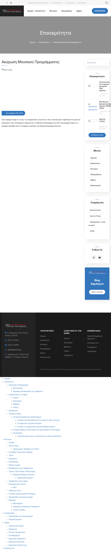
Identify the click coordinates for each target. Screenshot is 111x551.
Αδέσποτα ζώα (15, 490)
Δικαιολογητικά (15, 519)
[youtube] (11, 3)
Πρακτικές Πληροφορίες (19, 385)
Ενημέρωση (70, 3)
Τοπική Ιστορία (15, 414)
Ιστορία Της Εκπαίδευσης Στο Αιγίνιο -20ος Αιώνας (38, 420)
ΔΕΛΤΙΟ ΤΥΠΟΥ (102, 120)
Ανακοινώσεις (95, 210)
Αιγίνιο (66, 338)
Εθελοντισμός (14, 465)
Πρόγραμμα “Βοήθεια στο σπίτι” (26, 449)
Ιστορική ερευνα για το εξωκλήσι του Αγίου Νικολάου (39, 436)
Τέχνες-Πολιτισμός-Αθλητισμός (22, 471)
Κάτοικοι (94, 169)
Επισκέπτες (95, 163)
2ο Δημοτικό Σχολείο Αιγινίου (29, 423)
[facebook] (93, 257)
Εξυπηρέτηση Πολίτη (17, 484)
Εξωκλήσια (17, 433)
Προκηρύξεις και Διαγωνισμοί (21, 497)
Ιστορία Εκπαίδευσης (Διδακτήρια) (27, 417)
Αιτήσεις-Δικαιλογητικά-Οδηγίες (22, 494)
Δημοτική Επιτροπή (16, 542)
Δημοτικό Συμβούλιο (17, 538)
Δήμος (93, 180)
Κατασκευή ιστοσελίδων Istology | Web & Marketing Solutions (81, 369)
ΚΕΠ (15, 487)
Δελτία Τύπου (95, 216)
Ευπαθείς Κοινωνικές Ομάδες (21, 452)
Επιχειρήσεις (96, 174)
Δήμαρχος (13, 529)
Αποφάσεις (82, 3)
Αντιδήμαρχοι (14, 535)
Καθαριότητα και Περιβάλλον (21, 468)
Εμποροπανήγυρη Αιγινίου (23, 474)
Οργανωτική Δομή (16, 526)
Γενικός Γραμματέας (17, 532)
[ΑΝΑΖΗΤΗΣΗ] (106, 63)
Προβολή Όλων (97, 135)
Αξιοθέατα (68, 355)
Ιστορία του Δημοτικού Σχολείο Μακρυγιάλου (36, 427)
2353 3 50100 (13, 340)
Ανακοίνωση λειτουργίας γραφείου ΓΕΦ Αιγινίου (104, 86)
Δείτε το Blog (97, 292)
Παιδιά (11, 443)
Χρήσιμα (12, 500)
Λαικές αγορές (19, 510)
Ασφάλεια (13, 459)
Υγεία (11, 455)
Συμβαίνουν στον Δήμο (18, 481)
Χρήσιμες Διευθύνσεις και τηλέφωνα (28, 391)
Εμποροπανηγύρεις (25, 478)
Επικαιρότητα (57, 3)
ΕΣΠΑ (92, 231)
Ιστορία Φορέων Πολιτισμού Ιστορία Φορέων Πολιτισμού (36, 430)
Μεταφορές (18, 388)
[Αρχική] (12, 11)
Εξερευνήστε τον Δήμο (18, 394)
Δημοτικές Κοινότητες (18, 545)
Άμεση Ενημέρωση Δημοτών (38, 3)
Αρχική (32, 42)
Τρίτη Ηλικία (14, 446)
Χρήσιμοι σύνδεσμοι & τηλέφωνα (26, 506)
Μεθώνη (67, 347)
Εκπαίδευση (13, 462)
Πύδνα (66, 351)
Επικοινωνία (100, 11)
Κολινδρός (68, 343)
